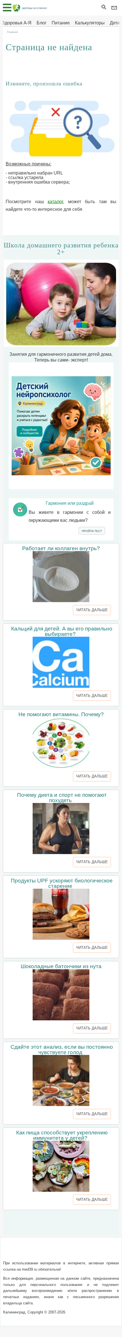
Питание (61, 22)
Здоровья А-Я (16, 22)
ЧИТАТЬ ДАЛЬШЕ (92, 610)
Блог (42, 22)
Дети (115, 22)
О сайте (22, 1252)
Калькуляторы (90, 22)
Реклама (61, 1258)
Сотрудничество (91, 1252)
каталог (55, 201)
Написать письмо (51, 1252)
